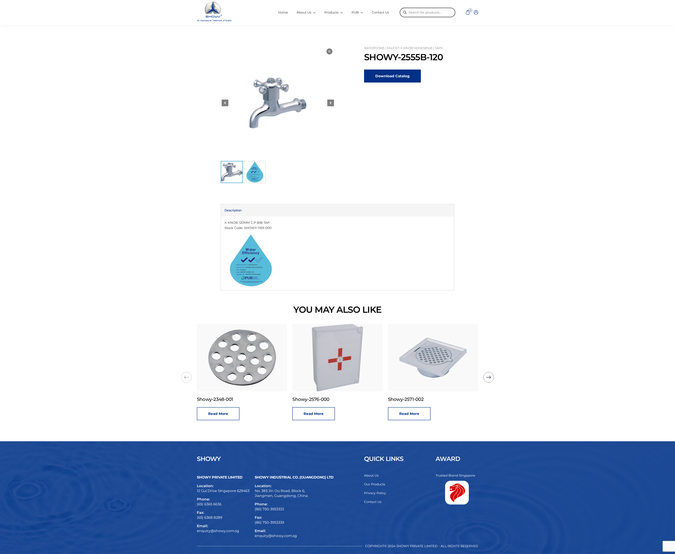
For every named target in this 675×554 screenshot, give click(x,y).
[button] (330, 103)
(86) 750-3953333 (269, 509)
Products (331, 12)
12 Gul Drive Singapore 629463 (223, 491)
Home (283, 12)
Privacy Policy (375, 493)
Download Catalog (392, 76)
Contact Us (380, 12)
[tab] (233, 210)
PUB (355, 12)
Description (233, 210)
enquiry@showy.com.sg (218, 531)
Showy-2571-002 (310, 399)
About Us (371, 475)
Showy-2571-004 (406, 399)
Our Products (374, 484)
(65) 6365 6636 (209, 504)
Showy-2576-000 (215, 399)
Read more (218, 414)
